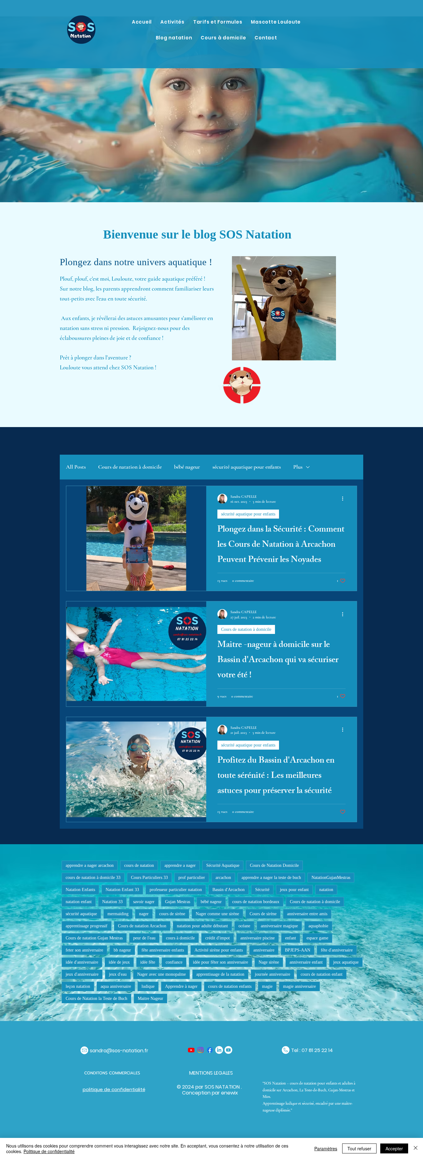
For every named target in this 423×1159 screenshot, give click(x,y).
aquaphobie (318, 926)
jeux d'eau (118, 974)
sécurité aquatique (81, 914)
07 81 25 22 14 (317, 1050)
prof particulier (191, 877)
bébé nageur (187, 466)
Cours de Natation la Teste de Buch (96, 998)
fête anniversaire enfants (163, 950)
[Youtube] (191, 1050)
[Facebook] (210, 1050)
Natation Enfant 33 (122, 889)
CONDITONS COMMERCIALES (113, 1073)
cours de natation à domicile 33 (93, 877)
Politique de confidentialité (49, 1151)
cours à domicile (180, 938)
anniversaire (263, 950)
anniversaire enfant (306, 962)
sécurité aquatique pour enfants (246, 466)
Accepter (394, 1148)
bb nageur (122, 950)
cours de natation (139, 865)
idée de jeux (119, 962)
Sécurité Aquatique (222, 865)
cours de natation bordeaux (255, 901)
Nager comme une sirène (217, 914)
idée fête (147, 962)
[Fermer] (415, 1148)
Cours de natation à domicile (130, 466)
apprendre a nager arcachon (90, 865)
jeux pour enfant (294, 889)
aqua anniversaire (116, 986)
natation (326, 889)
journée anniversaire (272, 974)
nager (144, 914)
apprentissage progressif (86, 926)
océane (244, 926)
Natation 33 (112, 901)
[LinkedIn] (219, 1050)
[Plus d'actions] (344, 498)
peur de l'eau (144, 938)
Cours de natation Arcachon (142, 926)
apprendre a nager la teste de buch (271, 877)
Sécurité (262, 889)
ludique (148, 986)
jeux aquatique (346, 962)
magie (267, 986)
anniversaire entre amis (307, 914)
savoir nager (144, 901)
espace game (317, 938)
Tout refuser (359, 1148)
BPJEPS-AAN (297, 950)
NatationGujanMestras (331, 877)
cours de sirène (172, 914)
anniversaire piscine (257, 938)
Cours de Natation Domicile (274, 865)
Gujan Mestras (177, 901)
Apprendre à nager (181, 986)
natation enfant (79, 901)
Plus (298, 466)
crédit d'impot (217, 938)
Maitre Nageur (150, 998)
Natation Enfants (80, 889)
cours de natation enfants (229, 986)
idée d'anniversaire (82, 962)
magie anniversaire (299, 986)
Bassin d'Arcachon (228, 889)
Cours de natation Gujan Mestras (94, 938)
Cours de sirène (263, 914)
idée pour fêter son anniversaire (220, 962)
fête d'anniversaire (337, 950)
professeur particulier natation (176, 889)
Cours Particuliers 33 (149, 877)
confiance (174, 962)
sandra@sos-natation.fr (119, 1050)
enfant (290, 938)
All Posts (76, 466)
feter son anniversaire (84, 950)
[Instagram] (200, 1050)
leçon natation (78, 986)
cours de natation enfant (321, 974)
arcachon (223, 877)
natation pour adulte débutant (202, 926)
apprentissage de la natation (220, 974)
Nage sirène (269, 962)
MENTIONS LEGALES (211, 1073)
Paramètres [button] (325, 1148)
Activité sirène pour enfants (218, 950)
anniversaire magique (279, 926)
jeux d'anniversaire (82, 974)
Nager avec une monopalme (161, 974)
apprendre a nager (180, 865)
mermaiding (118, 914)
